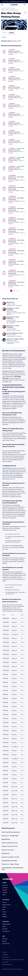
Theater (7, 8)
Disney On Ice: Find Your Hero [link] (10, 846)
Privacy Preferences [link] (6, 964)
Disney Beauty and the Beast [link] (9, 860)
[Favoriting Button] (25, 12)
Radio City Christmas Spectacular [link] (11, 832)
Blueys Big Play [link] (6, 839)
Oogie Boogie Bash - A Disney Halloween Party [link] (12, 868)
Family (12, 8)
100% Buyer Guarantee (16, 1)
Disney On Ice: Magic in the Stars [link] (10, 857)
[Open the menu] (2, 4)
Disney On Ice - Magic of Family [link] (10, 864)
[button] (4, 37)
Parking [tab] (11, 32)
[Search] (24, 4)
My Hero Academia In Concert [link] (10, 842)
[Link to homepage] (14, 4)
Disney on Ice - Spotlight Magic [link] (10, 835)
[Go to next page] (20, 291)
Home (2, 8)
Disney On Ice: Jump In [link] (8, 850)
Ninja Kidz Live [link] (5, 853)
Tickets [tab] (4, 32)
